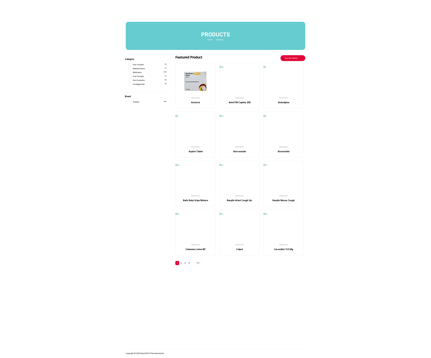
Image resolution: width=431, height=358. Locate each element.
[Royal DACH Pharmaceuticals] (134, 14)
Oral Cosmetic (138, 76)
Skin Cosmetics (139, 80)
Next (193, 263)
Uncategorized (138, 84)
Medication (195, 98)
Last (198, 263)
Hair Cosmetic (138, 64)
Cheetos (136, 102)
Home (210, 39)
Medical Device (139, 68)
